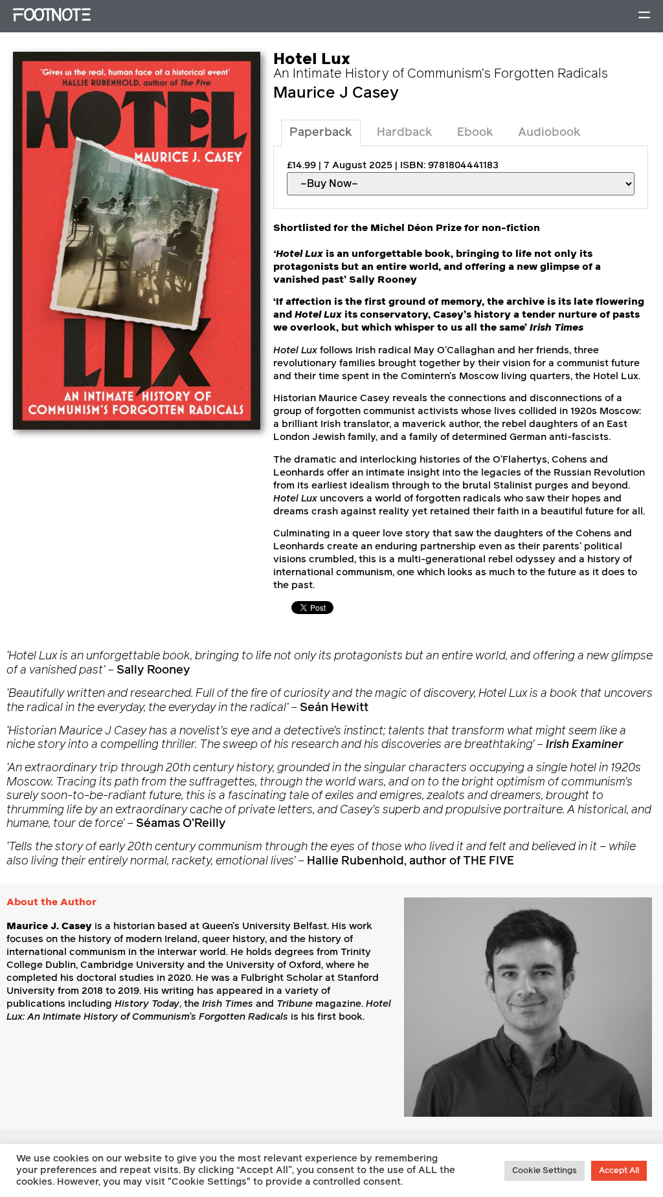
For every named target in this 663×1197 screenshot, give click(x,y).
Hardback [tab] (405, 132)
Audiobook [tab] (549, 132)
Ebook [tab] (475, 132)
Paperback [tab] (320, 132)
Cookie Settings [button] (544, 1171)
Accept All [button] (619, 1171)
